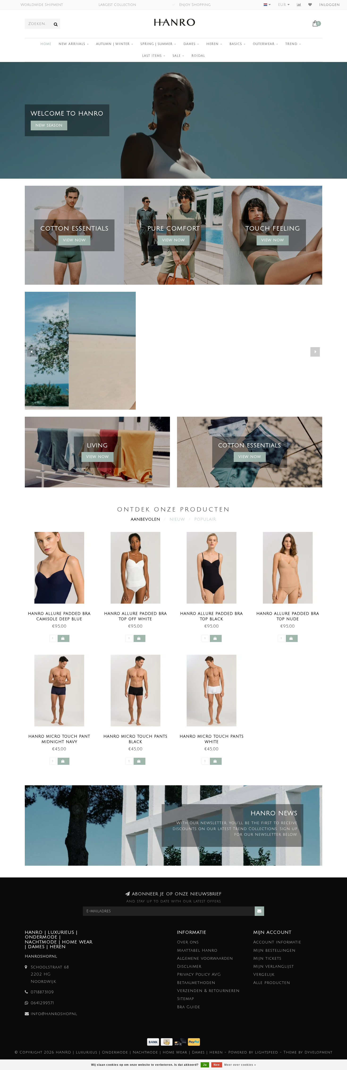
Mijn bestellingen (274, 950)
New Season (49, 125)
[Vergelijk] (299, 5)
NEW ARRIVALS (72, 44)
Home (45, 44)
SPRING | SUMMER (156, 44)
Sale (177, 56)
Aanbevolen (145, 519)
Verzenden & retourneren (208, 990)
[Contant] (167, 1041)
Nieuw (177, 519)
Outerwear (264, 44)
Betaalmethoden (196, 982)
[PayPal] (194, 1041)
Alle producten (271, 982)
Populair (205, 519)
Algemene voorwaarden (205, 958)
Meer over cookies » (240, 1064)
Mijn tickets (267, 958)
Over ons (188, 942)
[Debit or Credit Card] (181, 1041)
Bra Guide (188, 1007)
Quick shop (62, 612)
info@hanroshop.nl (54, 1014)
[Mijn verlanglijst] (310, 5)
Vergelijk (264, 974)
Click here (173, 356)
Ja (205, 1064)
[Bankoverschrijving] (154, 1041)
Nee (217, 1064)
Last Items (152, 56)
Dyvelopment (318, 1052)
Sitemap (185, 998)
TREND (291, 44)
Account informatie (277, 942)
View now (173, 240)
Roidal (198, 56)
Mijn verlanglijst (273, 966)
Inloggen (329, 5)
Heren (212, 44)
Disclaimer (189, 966)
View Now (74, 240)
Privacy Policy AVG (199, 974)
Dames (189, 44)
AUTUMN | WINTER (113, 44)
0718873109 (42, 992)
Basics (235, 44)
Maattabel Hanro (197, 950)
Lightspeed (266, 1052)
